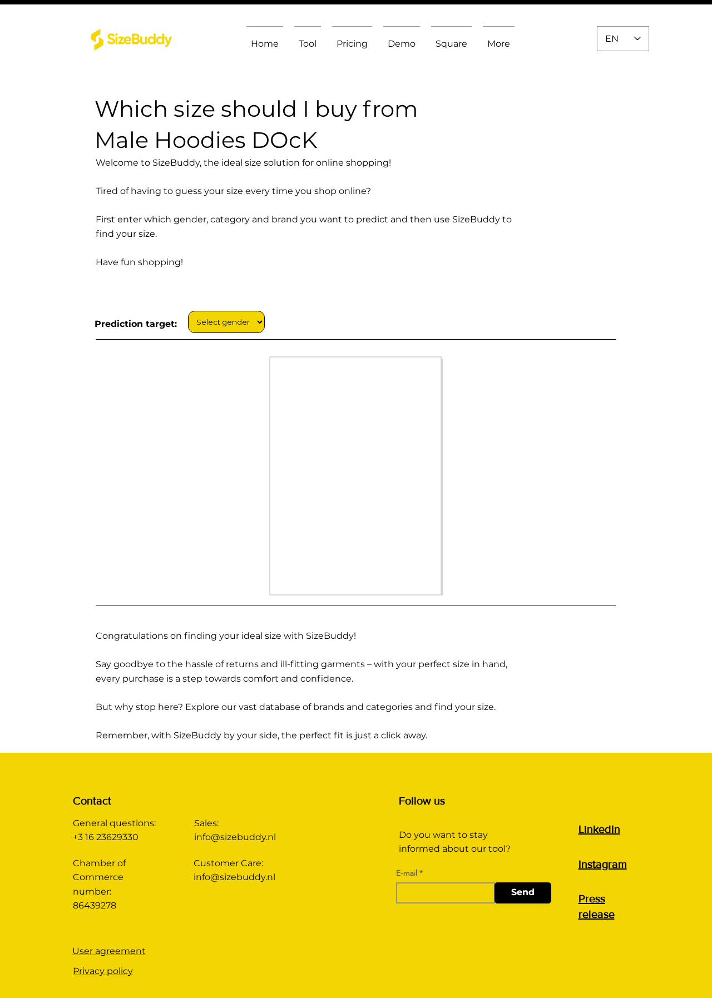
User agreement (109, 951)
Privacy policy (103, 971)
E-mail (406, 873)
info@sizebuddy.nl (235, 837)
